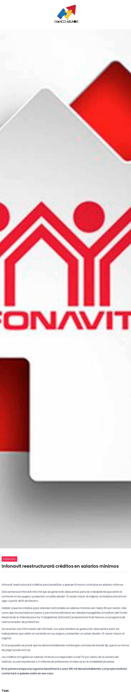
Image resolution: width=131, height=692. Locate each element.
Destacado (9, 559)
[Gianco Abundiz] (65, 14)
